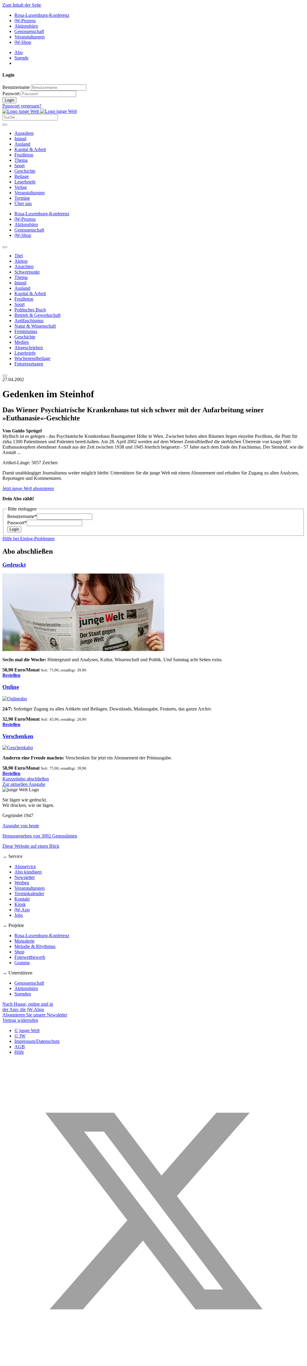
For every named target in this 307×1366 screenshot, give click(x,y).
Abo (18, 52)
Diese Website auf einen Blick (30, 846)
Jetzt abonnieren (28, 488)
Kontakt (22, 898)
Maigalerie (24, 940)
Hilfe (19, 1052)
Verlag (20, 187)
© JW (19, 1035)
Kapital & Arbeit (30, 149)
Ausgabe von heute (20, 825)
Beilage (21, 176)
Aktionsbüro (26, 26)
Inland (20, 138)
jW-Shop (22, 42)
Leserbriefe (25, 181)
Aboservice (25, 866)
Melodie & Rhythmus (34, 946)
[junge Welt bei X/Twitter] (153, 1360)
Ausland (22, 144)
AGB (19, 1046)
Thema (21, 160)
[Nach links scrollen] (4, 247)
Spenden (22, 993)
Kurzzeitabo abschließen (25, 778)
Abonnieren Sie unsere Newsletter (34, 1014)
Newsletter (24, 877)
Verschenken (17, 736)
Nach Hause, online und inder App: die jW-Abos (27, 1006)
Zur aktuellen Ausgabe (23, 784)
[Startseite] (39, 111)
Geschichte (24, 171)
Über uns (23, 203)
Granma (22, 962)
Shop (19, 951)
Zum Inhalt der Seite (21, 5)
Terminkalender (29, 893)
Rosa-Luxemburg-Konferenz (41, 15)
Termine (22, 198)
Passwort (10, 93)
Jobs (18, 915)
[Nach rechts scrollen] (4, 376)
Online (10, 687)
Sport (19, 165)
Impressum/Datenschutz (37, 1041)
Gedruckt (14, 565)
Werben (21, 882)
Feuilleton (23, 154)
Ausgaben (24, 133)
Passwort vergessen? (21, 105)
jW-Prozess (25, 20)
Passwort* (17, 522)
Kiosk (20, 904)
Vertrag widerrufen (20, 1020)
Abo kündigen (28, 871)
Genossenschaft (29, 31)
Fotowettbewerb (29, 957)
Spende (21, 57)
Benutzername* (22, 516)
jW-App (22, 909)
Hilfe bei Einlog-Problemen (28, 538)
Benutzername (16, 87)
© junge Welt (27, 1030)
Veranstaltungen (29, 36)
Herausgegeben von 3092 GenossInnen (39, 835)
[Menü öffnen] (4, 125)
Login (9, 100)
